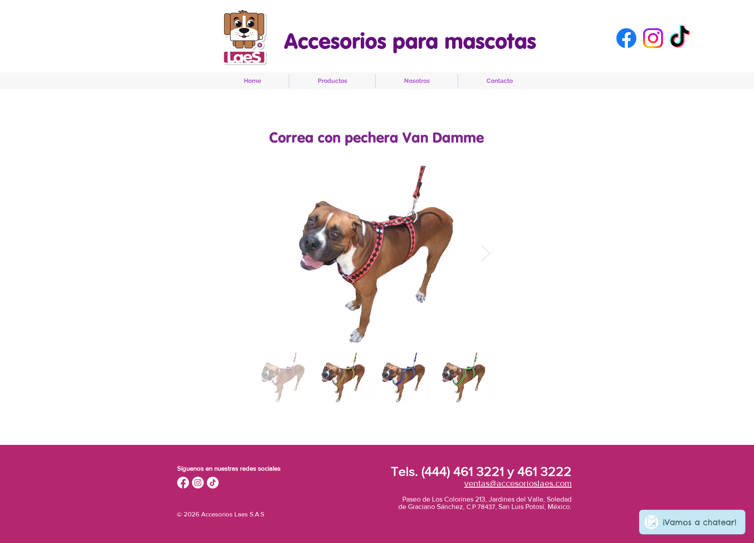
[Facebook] (626, 38)
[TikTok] (679, 38)
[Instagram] (653, 38)
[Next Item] (486, 253)
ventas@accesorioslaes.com (518, 483)
